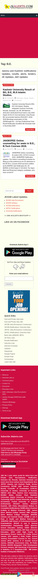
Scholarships (8, 359)
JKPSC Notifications (13, 208)
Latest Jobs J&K (10, 362)
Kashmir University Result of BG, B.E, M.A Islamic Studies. (19, 92)
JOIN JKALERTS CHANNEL (11, 455)
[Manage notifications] (33, 574)
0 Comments (18, 100)
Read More (30, 129)
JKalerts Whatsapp (8, 402)
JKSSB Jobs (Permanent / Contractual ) (18, 324)
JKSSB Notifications (13, 205)
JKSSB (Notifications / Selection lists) (17, 327)
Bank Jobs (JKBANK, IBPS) (14, 335)
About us (5, 375)
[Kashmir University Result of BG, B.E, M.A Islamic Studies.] (6, 105)
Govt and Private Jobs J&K (13, 322)
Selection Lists (9, 343)
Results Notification (11, 340)
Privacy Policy (7, 405)
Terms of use (6, 411)
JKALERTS (10, 98)
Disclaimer (6, 386)
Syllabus (7, 348)
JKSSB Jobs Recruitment (14, 200)
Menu (3, 15)
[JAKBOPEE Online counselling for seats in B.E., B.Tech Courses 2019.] (6, 155)
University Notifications (14, 211)
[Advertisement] (19, 37)
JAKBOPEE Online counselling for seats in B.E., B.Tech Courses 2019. (19, 143)
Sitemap (5, 408)
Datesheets (8, 351)
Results (26, 98)
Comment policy (7, 380)
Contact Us (6, 383)
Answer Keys (9, 356)
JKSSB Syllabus (11, 203)
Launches (19, 149)
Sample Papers (9, 354)
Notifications (19, 98)
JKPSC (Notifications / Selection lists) (17, 332)
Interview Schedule (11, 346)
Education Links (7, 389)
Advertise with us (8, 378)
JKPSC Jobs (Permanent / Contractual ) (18, 330)
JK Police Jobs (9, 338)
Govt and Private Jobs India (13, 319)
